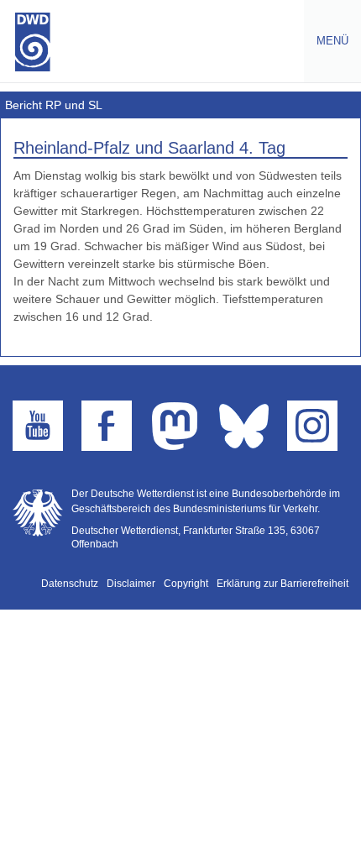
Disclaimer (131, 583)
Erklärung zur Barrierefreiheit (282, 583)
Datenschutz (69, 583)
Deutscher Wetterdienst (32, 42)
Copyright (186, 583)
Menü (326, 40)
